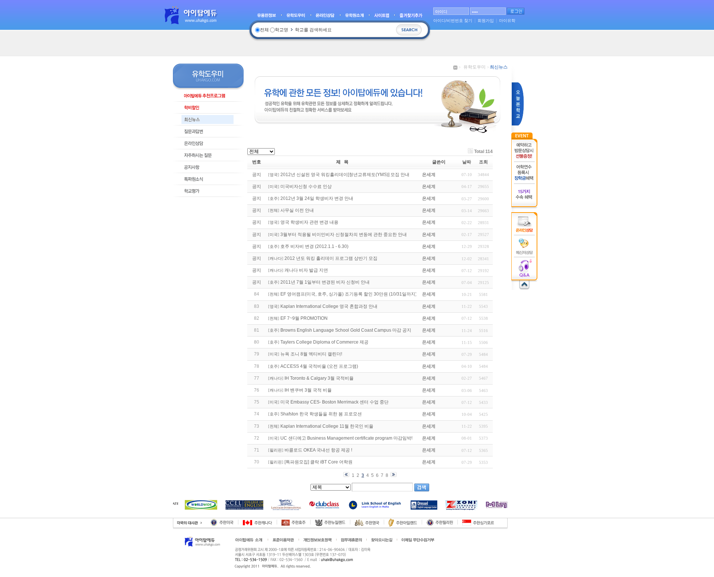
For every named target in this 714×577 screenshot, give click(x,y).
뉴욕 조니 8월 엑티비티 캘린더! (311, 354)
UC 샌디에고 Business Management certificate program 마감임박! (346, 438)
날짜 (466, 162)
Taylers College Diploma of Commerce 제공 (324, 342)
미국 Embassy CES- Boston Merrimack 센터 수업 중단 (334, 402)
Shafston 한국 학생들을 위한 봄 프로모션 (321, 414)
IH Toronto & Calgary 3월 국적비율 (319, 378)
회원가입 (485, 20)
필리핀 (276, 450)
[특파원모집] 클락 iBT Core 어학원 (318, 462)
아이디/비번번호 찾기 (452, 20)
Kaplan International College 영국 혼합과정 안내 (328, 306)
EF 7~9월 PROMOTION (304, 318)
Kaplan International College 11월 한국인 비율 (326, 426)
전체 (274, 210)
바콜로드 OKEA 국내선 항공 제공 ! (318, 450)
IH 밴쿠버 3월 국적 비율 (308, 390)
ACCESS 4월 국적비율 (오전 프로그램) (319, 366)
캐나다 (276, 258)
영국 (274, 175)
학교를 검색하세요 (313, 29)
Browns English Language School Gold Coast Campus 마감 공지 (345, 330)
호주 (274, 199)
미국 (274, 187)
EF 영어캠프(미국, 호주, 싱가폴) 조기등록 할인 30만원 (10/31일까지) (348, 294)
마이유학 (507, 20)
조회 (483, 162)
